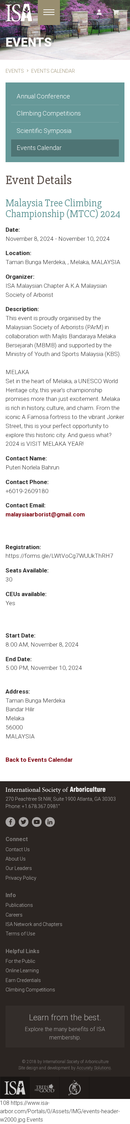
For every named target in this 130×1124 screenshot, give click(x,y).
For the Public (20, 961)
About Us (16, 859)
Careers (14, 915)
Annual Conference (43, 96)
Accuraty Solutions (94, 1068)
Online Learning (22, 970)
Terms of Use (20, 933)
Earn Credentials (23, 980)
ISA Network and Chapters (34, 924)
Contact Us (18, 849)
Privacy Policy (21, 878)
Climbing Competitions (49, 113)
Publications (19, 905)
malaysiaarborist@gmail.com (45, 514)
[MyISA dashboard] (99, 12)
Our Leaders (19, 868)
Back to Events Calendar (39, 759)
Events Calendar (39, 147)
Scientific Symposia (44, 130)
